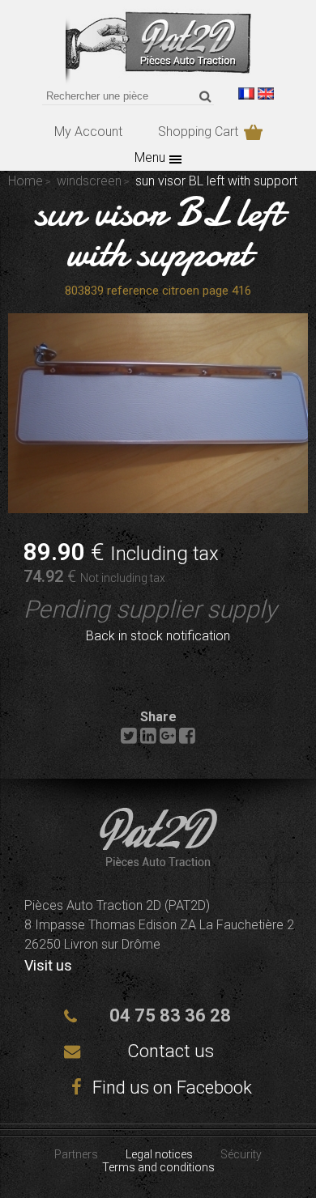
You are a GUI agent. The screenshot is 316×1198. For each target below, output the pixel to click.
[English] (266, 93)
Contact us (170, 1051)
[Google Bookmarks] (168, 739)
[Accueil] (158, 861)
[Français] (246, 93)
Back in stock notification (158, 636)
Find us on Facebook (170, 1087)
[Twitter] (129, 739)
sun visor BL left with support (158, 232)
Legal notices (159, 1154)
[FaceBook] (187, 739)
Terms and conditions (158, 1167)
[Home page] (158, 80)
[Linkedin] (148, 739)
